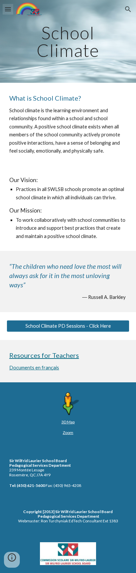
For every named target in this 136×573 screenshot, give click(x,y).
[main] (68, 41)
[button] (8, 9)
